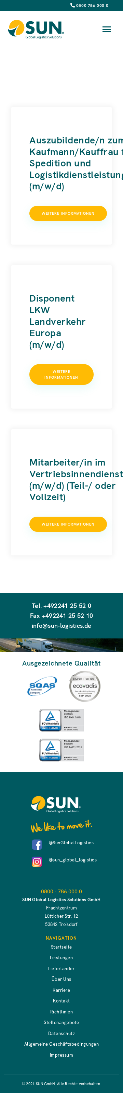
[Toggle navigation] (106, 29)
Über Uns (61, 979)
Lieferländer (61, 969)
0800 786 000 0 (92, 5)
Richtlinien (61, 1012)
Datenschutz (61, 1033)
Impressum (61, 1055)
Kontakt (61, 1001)
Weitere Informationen (68, 213)
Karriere (61, 990)
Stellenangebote (61, 1022)
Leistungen (61, 958)
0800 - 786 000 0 (61, 891)
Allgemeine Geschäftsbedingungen (61, 1044)
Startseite (61, 947)
